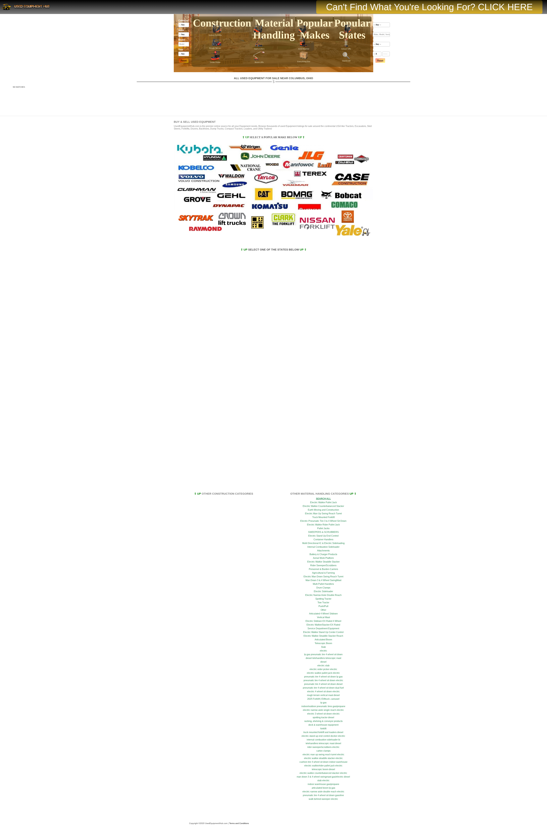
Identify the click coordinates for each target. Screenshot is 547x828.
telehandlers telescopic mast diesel (323, 743)
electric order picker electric (323, 669)
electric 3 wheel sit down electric (323, 714)
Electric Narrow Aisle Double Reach (323, 595)
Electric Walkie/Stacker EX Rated (323, 625)
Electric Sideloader (323, 591)
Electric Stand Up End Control (323, 536)
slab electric (323, 780)
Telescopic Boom (323, 643)
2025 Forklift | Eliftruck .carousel (323, 699)
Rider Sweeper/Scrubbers (323, 565)
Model (181, 40)
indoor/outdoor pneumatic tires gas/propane (323, 706)
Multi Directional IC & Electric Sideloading (323, 543)
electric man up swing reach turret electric (323, 754)
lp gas (323, 702)
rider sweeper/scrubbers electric (323, 747)
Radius (376, 49)
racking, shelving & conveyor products (323, 721)
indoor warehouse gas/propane (323, 784)
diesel (323, 662)
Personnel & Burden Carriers (323, 569)
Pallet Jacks (323, 528)
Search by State (381, 40)
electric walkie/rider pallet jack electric (323, 765)
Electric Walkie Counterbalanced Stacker (323, 506)
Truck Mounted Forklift (323, 517)
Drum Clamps (323, 587)
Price (375, 20)
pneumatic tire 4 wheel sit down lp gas (323, 676)
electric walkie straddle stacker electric (323, 758)
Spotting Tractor (323, 599)
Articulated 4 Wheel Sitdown (323, 613)
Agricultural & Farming (323, 573)
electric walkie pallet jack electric (323, 673)
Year (180, 49)
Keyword (377, 30)
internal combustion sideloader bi (323, 739)
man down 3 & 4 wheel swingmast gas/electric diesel (323, 777)
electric (323, 650)
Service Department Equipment (323, 628)
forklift (323, 728)
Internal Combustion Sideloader (323, 547)
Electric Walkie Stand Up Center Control (323, 632)
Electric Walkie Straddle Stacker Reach (323, 636)
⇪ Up (246, 137)
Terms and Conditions (239, 823)
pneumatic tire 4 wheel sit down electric (323, 680)
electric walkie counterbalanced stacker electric (323, 773)
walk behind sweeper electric (323, 799)
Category (183, 20)
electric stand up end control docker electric (323, 736)
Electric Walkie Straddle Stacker (323, 562)
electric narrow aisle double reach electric (323, 791)
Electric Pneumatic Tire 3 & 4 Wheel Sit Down (323, 521)
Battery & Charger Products (323, 554)
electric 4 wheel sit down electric (323, 691)
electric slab (323, 665)
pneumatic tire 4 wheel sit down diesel (323, 684)
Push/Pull (323, 606)
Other (323, 610)
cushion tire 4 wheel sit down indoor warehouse (323, 762)
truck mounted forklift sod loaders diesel (323, 732)
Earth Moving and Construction (323, 510)
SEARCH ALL (323, 498)
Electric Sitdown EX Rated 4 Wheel (323, 621)
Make (181, 30)
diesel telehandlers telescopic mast (323, 658)
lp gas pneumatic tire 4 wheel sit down (323, 654)
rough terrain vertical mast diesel (323, 695)
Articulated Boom (323, 639)
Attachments (323, 550)
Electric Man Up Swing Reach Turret (323, 513)
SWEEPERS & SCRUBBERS (323, 532)
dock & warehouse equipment (323, 725)
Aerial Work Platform (323, 558)
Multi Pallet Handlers (323, 584)
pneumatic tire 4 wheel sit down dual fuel (323, 688)
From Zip (386, 49)
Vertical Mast (323, 617)
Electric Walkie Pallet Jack (323, 502)
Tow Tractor (323, 602)
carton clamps (323, 751)
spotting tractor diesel (323, 717)
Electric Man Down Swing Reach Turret (323, 576)
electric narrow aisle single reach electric (323, 710)
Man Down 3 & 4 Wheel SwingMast (323, 580)
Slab (323, 647)
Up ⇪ (301, 137)
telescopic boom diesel (323, 769)
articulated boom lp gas (323, 788)
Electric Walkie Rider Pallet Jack (323, 524)
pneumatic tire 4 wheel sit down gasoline (323, 795)
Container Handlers (323, 539)
